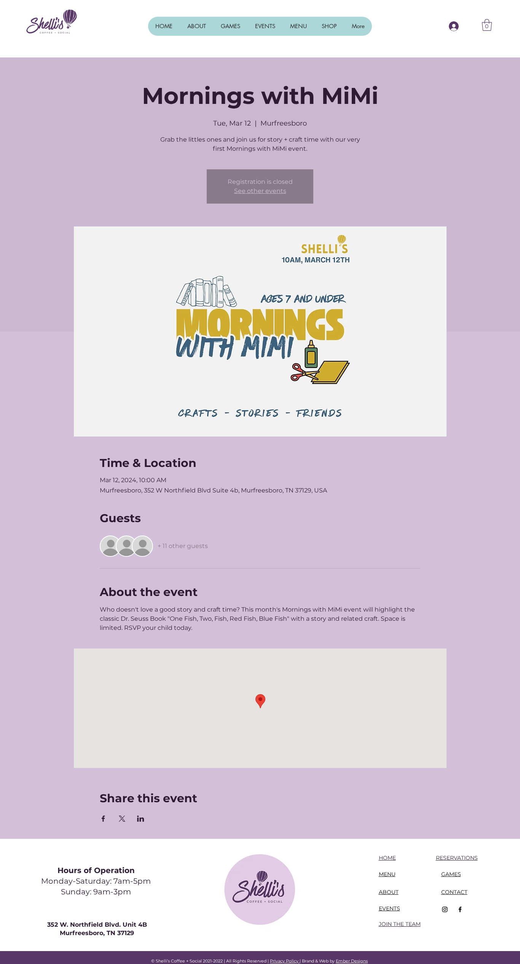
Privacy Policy (285, 961)
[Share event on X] (122, 819)
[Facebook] (460, 909)
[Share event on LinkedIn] (140, 819)
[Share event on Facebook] (103, 819)
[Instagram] (444, 909)
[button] (487, 25)
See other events (260, 190)
